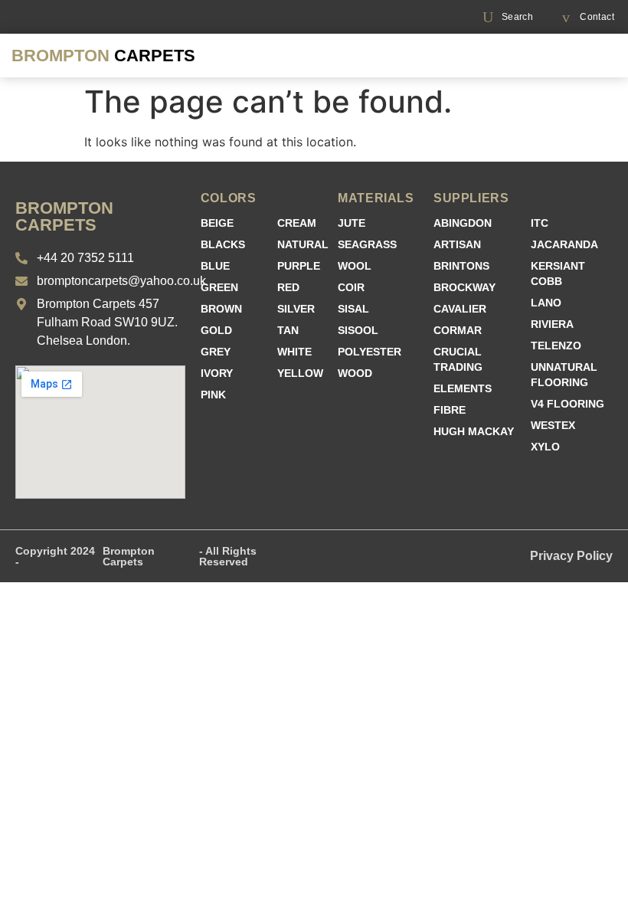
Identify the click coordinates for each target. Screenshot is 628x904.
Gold (216, 330)
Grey (216, 352)
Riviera (552, 324)
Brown (221, 309)
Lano (546, 302)
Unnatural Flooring (564, 374)
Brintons (461, 266)
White (294, 352)
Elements (462, 388)
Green (219, 287)
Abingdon (462, 223)
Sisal (353, 309)
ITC (539, 223)
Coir (351, 287)
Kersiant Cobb (558, 273)
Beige (217, 223)
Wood (355, 373)
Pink (213, 394)
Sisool (358, 330)
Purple (298, 266)
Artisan (457, 244)
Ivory (217, 373)
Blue (215, 266)
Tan (288, 330)
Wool (354, 266)
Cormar (457, 330)
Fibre (449, 410)
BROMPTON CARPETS (64, 216)
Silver (296, 309)
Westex (553, 425)
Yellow (300, 373)
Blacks (223, 244)
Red (288, 287)
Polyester (369, 352)
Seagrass (367, 244)
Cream (296, 223)
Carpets (103, 55)
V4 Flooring (567, 404)
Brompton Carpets (129, 556)
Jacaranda (564, 244)
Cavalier (459, 309)
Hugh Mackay (473, 431)
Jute (351, 223)
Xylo (545, 447)
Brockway (464, 287)
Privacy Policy (571, 555)
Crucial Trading (457, 359)
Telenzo (556, 345)
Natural (303, 244)
